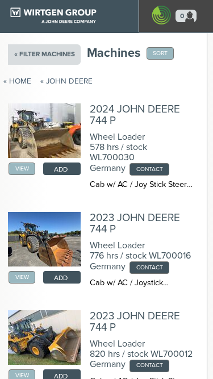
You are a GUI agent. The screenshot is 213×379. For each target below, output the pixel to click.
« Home (17, 81)
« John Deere (66, 81)
